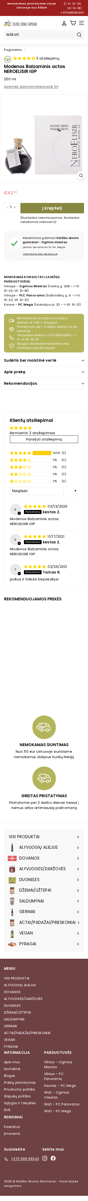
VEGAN (9, 1039)
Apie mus (12, 1062)
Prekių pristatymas (20, 1082)
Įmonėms (12, 1133)
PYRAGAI (11, 1046)
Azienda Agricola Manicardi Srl (31, 86)
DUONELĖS (12, 1005)
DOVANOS (12, 992)
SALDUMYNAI (14, 1019)
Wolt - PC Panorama (62, 1104)
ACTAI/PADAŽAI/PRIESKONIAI (27, 1033)
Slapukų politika (17, 1096)
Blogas (9, 1075)
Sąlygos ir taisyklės (20, 1103)
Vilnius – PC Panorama (54, 1076)
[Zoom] (81, 175)
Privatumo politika (19, 1089)
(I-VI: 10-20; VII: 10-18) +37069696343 (72, 8)
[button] (24, 58)
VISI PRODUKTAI (16, 978)
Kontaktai (12, 1069)
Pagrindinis (13, 50)
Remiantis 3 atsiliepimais (32, 432)
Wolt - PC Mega (57, 1111)
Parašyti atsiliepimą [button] (44, 439)
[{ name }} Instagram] (44, 1158)
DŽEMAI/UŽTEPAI (17, 1012)
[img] (35, 506)
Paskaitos (12, 1126)
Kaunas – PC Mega (60, 1085)
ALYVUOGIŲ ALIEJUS (20, 985)
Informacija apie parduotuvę (40, 253)
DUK (7, 1110)
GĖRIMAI (10, 1026)
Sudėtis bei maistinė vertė (30, 360)
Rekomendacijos (20, 383)
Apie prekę (14, 372)
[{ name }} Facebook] (53, 1158)
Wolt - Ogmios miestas (56, 1095)
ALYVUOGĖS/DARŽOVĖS (23, 998)
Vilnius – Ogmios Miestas (58, 1064)
